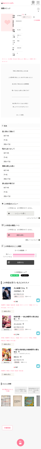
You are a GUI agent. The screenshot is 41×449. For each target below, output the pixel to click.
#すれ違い (4, 307)
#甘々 (35, 59)
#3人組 (15, 59)
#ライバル (10, 307)
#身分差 (21, 371)
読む (20, 441)
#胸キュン (26, 59)
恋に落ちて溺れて (8, 131)
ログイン (33, 4)
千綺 (23, 14)
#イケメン (4, 59)
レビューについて (32, 218)
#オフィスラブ (24, 305)
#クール (35, 305)
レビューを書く (20, 213)
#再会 (30, 338)
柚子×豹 (6, 136)
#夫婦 (12, 371)
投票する (20, 262)
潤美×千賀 (7, 144)
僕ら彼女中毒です (8, 183)
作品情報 (37, 20)
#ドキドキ (4, 61)
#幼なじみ (20, 59)
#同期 (2, 338)
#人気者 (10, 59)
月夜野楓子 (17, 291)
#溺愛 (31, 59)
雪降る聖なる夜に (8, 166)
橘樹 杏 (16, 357)
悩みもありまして (8, 149)
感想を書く (20, 235)
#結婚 (17, 305)
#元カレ (13, 338)
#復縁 (17, 338)
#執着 (34, 338)
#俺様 (30, 305)
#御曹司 (3, 305)
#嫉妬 (8, 340)
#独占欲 (3, 340)
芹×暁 (5, 140)
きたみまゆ (17, 324)
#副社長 (13, 305)
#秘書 (8, 305)
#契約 (8, 371)
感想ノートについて (31, 240)
